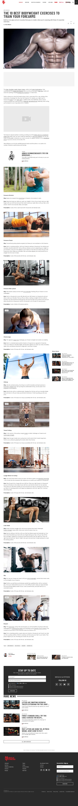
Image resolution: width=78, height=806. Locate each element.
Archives (42, 765)
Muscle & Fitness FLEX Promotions (16, 687)
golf (21, 99)
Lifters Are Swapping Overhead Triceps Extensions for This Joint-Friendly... (68, 356)
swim (18, 99)
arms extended (27, 291)
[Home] (3, 3)
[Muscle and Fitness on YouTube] (64, 684)
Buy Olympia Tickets (44, 763)
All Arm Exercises (26, 741)
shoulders (11, 89)
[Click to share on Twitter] (71, 23)
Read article (25, 161)
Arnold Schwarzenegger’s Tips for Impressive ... (35, 154)
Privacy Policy (55, 791)
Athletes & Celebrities (35, 2)
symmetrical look (33, 101)
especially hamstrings (43, 478)
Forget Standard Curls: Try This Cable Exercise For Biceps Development (68, 364)
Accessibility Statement (70, 791)
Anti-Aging (50, 2)
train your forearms (37, 136)
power (11, 99)
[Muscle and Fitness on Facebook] (56, 684)
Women (25, 683)
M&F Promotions (61, 777)
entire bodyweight (31, 578)
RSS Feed (24, 770)
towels (26, 433)
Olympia (68, 2)
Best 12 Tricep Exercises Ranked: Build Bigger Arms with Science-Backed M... (68, 379)
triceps (23, 89)
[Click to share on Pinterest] (73, 23)
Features (44, 2)
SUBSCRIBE (12, 690)
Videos (23, 765)
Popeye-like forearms (18, 91)
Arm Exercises (7, 10)
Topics (23, 763)
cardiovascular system (17, 628)
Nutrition (27, 2)
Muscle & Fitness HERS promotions (16, 686)
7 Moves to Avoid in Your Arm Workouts (67, 658)
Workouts (21, 2)
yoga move (16, 339)
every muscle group (37, 89)
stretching (21, 198)
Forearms (23, 645)
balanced (26, 101)
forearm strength (8, 530)
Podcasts (24, 768)
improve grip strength (9, 435)
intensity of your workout (40, 628)
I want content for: (12, 683)
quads (15, 89)
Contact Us (44, 791)
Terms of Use (49, 791)
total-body (11, 626)
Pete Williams (8, 24)
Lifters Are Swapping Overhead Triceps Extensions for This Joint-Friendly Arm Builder (35, 704)
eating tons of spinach (23, 92)
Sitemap (41, 766)
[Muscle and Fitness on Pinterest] (68, 684)
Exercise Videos (25, 766)
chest (7, 89)
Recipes (6, 770)
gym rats (41, 91)
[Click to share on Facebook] (68, 23)
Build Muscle (17, 645)
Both (19, 683)
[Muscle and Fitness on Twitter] (60, 684)
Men (22, 683)
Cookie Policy (61, 791)
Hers (61, 2)
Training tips (29, 645)
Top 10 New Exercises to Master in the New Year (42, 658)
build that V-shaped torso (10, 386)
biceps (19, 89)
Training (23, 151)
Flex (56, 2)
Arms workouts (10, 645)
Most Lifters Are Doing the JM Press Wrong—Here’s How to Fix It (68, 371)
